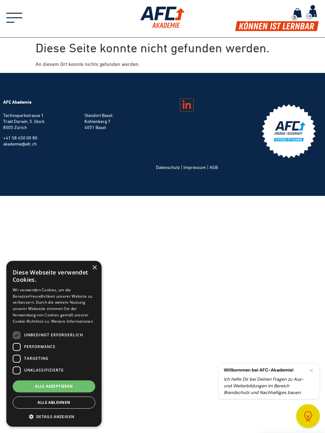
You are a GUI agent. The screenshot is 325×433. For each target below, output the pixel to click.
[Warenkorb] (297, 12)
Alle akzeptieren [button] (54, 386)
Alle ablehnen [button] (53, 402)
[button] (54, 416)
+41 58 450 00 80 (20, 137)
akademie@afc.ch (20, 143)
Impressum (194, 167)
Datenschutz (168, 167)
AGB (213, 167)
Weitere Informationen (72, 321)
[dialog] (54, 344)
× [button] (94, 267)
